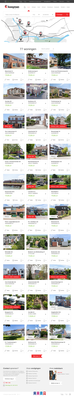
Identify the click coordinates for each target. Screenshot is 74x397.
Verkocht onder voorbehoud (58, 126)
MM (19, 394)
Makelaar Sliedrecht (32, 378)
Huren (38, 7)
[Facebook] (35, 393)
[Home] (12, 7)
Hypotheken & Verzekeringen (35, 1)
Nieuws (55, 1)
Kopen (28, 7)
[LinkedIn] (41, 393)
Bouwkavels (56, 7)
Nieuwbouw (49, 7)
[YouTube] (44, 393)
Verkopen (34, 7)
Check (68, 1)
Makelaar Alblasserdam (33, 371)
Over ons (61, 1)
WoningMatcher (47, 1)
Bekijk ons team (55, 383)
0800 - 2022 (9, 1)
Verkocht (53, 156)
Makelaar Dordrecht (32, 383)
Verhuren (44, 7)
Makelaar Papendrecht (33, 376)
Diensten (63, 7)
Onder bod (8, 126)
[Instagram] (38, 393)
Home (24, 7)
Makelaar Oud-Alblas (32, 373)
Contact (68, 7)
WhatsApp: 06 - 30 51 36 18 (11, 385)
